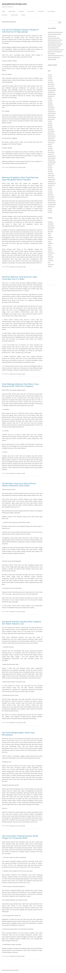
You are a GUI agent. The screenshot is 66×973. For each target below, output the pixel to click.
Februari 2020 (51, 175)
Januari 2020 (51, 177)
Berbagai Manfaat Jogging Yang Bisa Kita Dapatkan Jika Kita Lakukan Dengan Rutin (55, 45)
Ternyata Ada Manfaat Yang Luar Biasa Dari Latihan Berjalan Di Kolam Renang (56, 51)
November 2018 (52, 202)
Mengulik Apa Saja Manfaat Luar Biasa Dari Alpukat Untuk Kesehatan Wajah (55, 57)
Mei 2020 (50, 169)
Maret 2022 (50, 129)
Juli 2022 (50, 121)
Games (49, 235)
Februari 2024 (51, 84)
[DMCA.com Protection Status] (52, 284)
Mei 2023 (50, 102)
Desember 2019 (51, 179)
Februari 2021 (51, 152)
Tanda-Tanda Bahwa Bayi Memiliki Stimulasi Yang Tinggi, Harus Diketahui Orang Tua (55, 40)
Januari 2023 (51, 109)
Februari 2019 (51, 196)
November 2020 (52, 158)
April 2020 (50, 171)
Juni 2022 (50, 123)
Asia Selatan (31, 11)
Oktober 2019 (51, 181)
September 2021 (52, 140)
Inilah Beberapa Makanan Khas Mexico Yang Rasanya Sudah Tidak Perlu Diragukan (20, 385)
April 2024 (50, 80)
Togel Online (51, 264)
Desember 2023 (51, 88)
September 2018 (52, 204)
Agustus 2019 (51, 185)
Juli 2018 (50, 208)
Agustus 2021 (51, 142)
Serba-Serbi (50, 256)
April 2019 (50, 193)
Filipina (49, 233)
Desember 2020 (51, 156)
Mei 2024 (50, 78)
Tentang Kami (14, 15)
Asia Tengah (41, 11)
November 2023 (52, 90)
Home (3, 11)
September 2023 (52, 94)
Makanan (50, 249)
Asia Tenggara (51, 11)
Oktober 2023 (51, 92)
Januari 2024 (51, 86)
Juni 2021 (50, 146)
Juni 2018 (50, 210)
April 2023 (50, 104)
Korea (49, 245)
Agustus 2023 (51, 96)
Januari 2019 (51, 198)
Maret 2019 (50, 194)
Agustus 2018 (51, 206)
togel (49, 262)
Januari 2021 (51, 154)
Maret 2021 (50, 150)
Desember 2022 (51, 111)
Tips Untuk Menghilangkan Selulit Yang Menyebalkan (18, 733)
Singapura (50, 258)
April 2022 (50, 127)
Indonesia (50, 237)
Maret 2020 (50, 173)
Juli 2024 (50, 74)
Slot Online (50, 260)
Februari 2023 (51, 107)
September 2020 (52, 162)
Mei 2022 (50, 125)
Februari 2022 (51, 131)
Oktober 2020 (51, 160)
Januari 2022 (51, 133)
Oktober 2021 (51, 138)
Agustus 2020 (51, 164)
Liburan (50, 247)
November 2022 (52, 113)
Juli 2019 (50, 187)
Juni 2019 (50, 189)
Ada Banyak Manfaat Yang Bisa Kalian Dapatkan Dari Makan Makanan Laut (21, 622)
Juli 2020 (50, 165)
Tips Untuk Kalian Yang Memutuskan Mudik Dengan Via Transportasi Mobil (20, 837)
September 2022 (52, 117)
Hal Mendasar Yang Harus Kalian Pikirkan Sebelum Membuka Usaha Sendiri (19, 484)
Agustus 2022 (51, 119)
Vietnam (50, 266)
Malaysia (50, 251)
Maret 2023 (50, 105)
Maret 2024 (50, 82)
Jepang (49, 241)
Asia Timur (4, 15)
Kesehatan (50, 243)
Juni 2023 (50, 100)
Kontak (23, 15)
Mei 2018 (50, 212)
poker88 (50, 254)
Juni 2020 (50, 167)
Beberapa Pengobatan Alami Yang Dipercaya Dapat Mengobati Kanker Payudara (20, 178)
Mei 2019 (50, 191)
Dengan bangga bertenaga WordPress (10, 970)
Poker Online (11, 11)
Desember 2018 (51, 200)
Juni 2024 (50, 76)
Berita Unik (12, 167)
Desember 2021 (51, 134)
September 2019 (52, 183)
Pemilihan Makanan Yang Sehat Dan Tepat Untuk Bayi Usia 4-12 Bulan (19, 278)
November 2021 (52, 136)
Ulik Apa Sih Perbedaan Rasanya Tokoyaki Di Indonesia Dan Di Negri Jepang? (20, 30)
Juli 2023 (50, 98)
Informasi (12, 374)
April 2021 (50, 148)
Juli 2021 (50, 144)
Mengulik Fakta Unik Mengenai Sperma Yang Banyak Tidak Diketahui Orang (55, 34)
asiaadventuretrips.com (14, 3)
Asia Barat (21, 11)
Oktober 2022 (51, 115)
